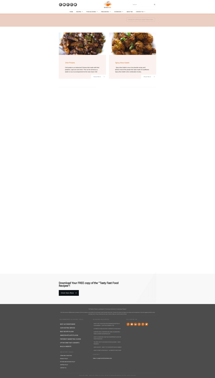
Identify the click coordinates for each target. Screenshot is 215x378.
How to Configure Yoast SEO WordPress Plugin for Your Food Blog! (107, 337)
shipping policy (64, 364)
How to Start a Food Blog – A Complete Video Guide (107, 350)
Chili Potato (70, 63)
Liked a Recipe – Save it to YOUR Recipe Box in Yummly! (108, 347)
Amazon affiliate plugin (69, 335)
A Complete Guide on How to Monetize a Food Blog (107, 328)
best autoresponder (67, 324)
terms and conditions (66, 355)
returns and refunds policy (67, 361)
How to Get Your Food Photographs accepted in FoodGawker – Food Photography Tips (107, 324)
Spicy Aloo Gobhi (122, 63)
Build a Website (65, 346)
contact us (63, 367)
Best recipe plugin (66, 331)
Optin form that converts (69, 343)
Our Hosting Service (67, 328)
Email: (102, 358)
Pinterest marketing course (70, 339)
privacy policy (64, 358)
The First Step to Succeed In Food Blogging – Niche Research (107, 343)
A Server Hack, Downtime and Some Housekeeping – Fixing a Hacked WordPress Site (107, 332)
